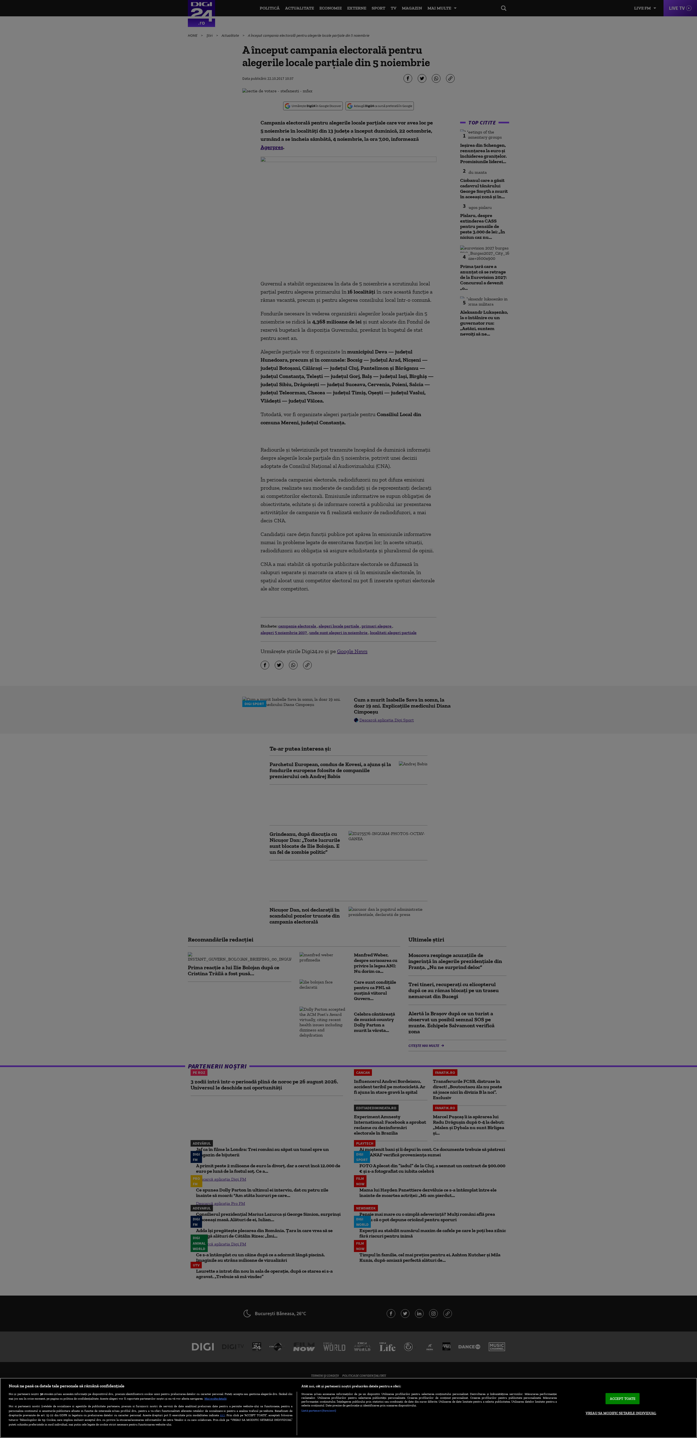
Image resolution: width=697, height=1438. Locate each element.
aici (222, 1415)
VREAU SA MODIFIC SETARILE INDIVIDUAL (621, 1413)
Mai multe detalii (215, 1398)
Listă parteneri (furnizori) (318, 1410)
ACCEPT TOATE (623, 1399)
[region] (348, 1408)
